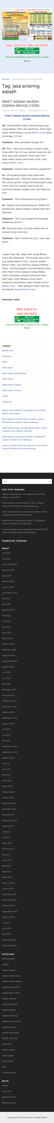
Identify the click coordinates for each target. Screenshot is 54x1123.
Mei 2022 (6, 684)
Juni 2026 (6, 559)
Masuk (5, 1085)
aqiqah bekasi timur (11, 987)
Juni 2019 (6, 735)
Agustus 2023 (8, 610)
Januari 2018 (8, 797)
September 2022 (9, 661)
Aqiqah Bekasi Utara (24, 289)
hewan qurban (8, 1049)
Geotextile (6, 1044)
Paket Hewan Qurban (11, 384)
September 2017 (9, 820)
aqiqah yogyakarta (10, 1032)
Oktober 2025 (8, 570)
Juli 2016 (6, 854)
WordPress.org (8, 1103)
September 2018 (9, 752)
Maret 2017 (7, 843)
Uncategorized (9, 1072)
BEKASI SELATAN (10, 1038)
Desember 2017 (9, 803)
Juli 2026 (6, 553)
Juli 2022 (6, 672)
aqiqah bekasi (8, 970)
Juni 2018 (6, 769)
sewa (4, 1067)
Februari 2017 (8, 849)
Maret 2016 (7, 877)
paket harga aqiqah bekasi (14, 373)
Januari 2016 (8, 888)
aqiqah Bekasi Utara (34, 132)
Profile (5, 396)
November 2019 (9, 706)
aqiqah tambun (9, 1027)
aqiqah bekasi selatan (12, 981)
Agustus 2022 (8, 667)
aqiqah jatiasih (8, 1010)
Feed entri (6, 1091)
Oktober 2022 (8, 655)
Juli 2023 (6, 615)
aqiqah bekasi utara (13, 110)
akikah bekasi (8, 959)
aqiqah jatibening (10, 1015)
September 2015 (9, 911)
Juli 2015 (6, 923)
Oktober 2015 (8, 905)
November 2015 (9, 900)
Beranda (5, 79)
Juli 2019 (6, 729)
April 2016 (6, 871)
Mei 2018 (6, 775)
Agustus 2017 (8, 826)
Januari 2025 (8, 587)
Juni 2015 (6, 928)
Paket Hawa (7, 379)
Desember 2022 (9, 650)
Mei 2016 (6, 866)
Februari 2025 (8, 581)
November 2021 (9, 689)
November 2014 (9, 945)
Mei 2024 (6, 604)
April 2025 (6, 576)
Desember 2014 (9, 940)
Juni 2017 (6, 837)
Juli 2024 (6, 598)
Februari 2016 (8, 883)
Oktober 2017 (8, 814)
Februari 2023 (8, 644)
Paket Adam (7, 367)
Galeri (4, 362)
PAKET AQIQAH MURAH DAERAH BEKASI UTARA (20, 104)
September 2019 (9, 718)
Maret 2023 (7, 638)
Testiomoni (7, 402)
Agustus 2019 (8, 723)
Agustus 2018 (8, 758)
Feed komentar (9, 1097)
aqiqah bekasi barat (11, 976)
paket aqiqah (8, 1055)
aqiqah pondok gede (11, 1021)
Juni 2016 (6, 860)
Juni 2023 (6, 621)
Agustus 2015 (8, 917)
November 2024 (9, 593)
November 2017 (9, 809)
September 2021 (9, 701)
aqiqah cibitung (9, 998)
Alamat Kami (7, 350)
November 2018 (9, 746)
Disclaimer (6, 356)
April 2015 (6, 934)
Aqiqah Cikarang (9, 1004)
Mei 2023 (6, 627)
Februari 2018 (8, 792)
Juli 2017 (6, 831)
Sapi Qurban (7, 1061)
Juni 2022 (6, 678)
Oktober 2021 (8, 695)
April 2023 (6, 632)
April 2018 (6, 780)
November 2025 (9, 564)
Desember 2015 (9, 894)
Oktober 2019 (8, 712)
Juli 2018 (6, 763)
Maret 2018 (7, 786)
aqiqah (5, 964)
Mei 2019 (6, 741)
